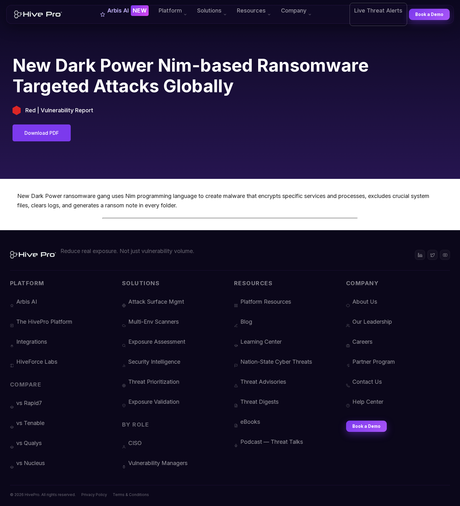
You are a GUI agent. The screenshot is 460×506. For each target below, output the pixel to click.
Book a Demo (429, 14)
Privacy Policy (94, 494)
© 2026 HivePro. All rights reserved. (43, 494)
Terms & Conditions (131, 494)
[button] (173, 14)
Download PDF (41, 133)
